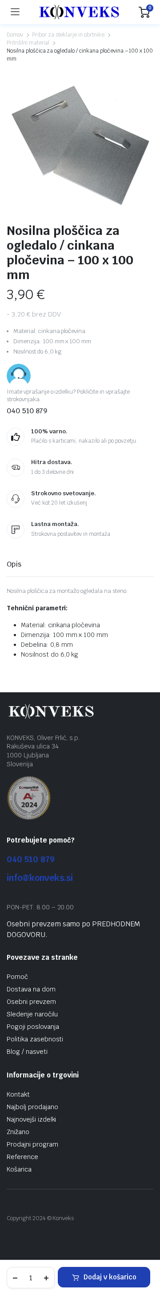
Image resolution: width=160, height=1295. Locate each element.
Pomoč (17, 977)
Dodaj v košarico (110, 1277)
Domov (15, 34)
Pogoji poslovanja (33, 1027)
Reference (22, 1157)
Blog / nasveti (27, 1052)
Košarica (19, 1169)
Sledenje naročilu (32, 1014)
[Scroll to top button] (146, 1255)
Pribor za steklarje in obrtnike (68, 34)
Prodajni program (32, 1144)
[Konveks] (79, 12)
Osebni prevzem (31, 1002)
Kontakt (18, 1094)
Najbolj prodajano (32, 1107)
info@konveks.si (40, 878)
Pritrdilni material (28, 42)
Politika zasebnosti (35, 1039)
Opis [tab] (14, 564)
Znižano (18, 1132)
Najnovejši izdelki (31, 1119)
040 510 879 (31, 859)
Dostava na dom (31, 989)
